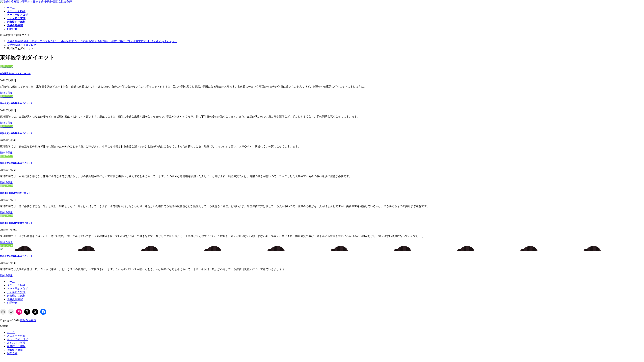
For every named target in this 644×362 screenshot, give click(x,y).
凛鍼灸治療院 (15, 299)
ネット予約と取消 (17, 288)
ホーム (11, 281)
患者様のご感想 (16, 295)
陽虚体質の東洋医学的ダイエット (16, 223)
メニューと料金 (16, 285)
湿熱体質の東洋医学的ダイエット (16, 133)
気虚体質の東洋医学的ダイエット (16, 256)
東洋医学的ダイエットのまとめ (15, 73)
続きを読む (6, 92)
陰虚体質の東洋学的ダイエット (15, 193)
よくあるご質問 (16, 292)
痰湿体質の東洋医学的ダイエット (16, 163)
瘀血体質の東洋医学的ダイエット (16, 103)
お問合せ (12, 302)
